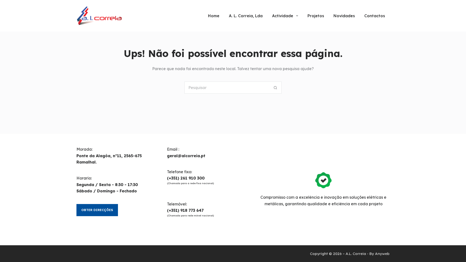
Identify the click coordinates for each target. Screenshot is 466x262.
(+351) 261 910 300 (186, 178)
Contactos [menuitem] (374, 15)
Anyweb (382, 253)
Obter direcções (97, 210)
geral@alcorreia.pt (186, 155)
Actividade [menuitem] (282, 15)
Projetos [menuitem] (316, 15)
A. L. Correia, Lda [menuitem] (246, 15)
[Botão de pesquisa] (275, 88)
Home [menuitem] (213, 15)
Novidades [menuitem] (344, 15)
